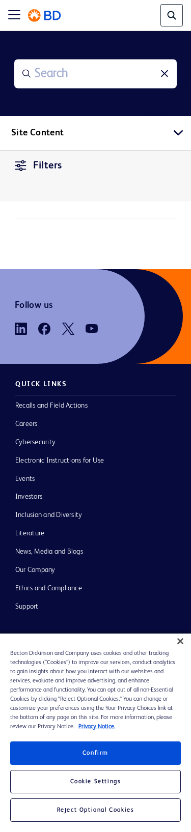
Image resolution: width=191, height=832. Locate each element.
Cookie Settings (95, 782)
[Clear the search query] (164, 74)
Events (25, 478)
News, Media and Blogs (49, 551)
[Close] (180, 641)
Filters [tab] (47, 166)
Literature (29, 533)
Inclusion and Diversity (48, 515)
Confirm (95, 753)
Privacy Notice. (96, 727)
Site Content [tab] (37, 132)
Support (27, 606)
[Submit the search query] (26, 74)
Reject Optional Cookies (95, 810)
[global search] (171, 15)
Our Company (35, 569)
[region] (95, 733)
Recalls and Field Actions (51, 405)
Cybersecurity (35, 442)
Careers (26, 423)
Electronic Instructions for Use (59, 460)
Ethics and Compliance (48, 588)
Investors (28, 496)
